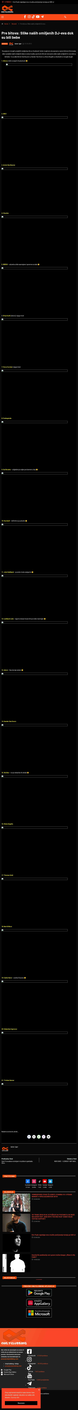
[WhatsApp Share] (39, 1137)
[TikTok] (40, 1181)
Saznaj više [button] (15, 1397)
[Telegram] (42, 16)
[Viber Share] (44, 1137)
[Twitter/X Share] (34, 1137)
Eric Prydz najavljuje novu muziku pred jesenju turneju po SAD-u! (33, 2)
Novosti (14, 24)
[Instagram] (29, 16)
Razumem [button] (21, 1403)
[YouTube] (38, 16)
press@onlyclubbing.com (13, 1366)
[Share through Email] (48, 1137)
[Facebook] (25, 16)
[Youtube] (45, 1181)
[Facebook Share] (29, 1137)
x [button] (39, 1390)
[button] (2, 17)
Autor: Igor (18, 44)
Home (6, 24)
